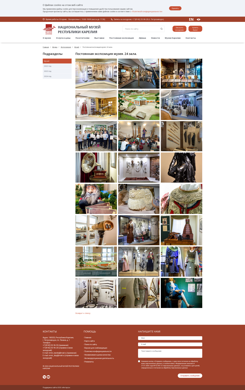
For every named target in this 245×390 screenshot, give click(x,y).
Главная (46, 47)
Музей (76, 47)
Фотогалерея (66, 47)
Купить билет (195, 28)
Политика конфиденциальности (98, 351)
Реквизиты (89, 362)
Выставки (99, 38)
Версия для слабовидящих (95, 348)
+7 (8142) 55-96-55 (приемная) (55, 345)
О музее (47, 38)
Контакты (191, 38)
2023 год (47, 71)
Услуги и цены (63, 38)
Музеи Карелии (173, 38)
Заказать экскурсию (179, 28)
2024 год (47, 76)
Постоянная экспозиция (121, 38)
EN (191, 19)
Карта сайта (89, 341)
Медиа (54, 47)
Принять (175, 8)
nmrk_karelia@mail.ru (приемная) (62, 353)
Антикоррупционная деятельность (99, 358)
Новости (155, 38)
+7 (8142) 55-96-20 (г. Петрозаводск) (148, 19)
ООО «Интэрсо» (64, 387)
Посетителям (82, 38)
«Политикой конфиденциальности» (146, 11)
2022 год (47, 66)
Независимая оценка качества (97, 355)
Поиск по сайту (90, 344)
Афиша (142, 38)
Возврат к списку (82, 313)
